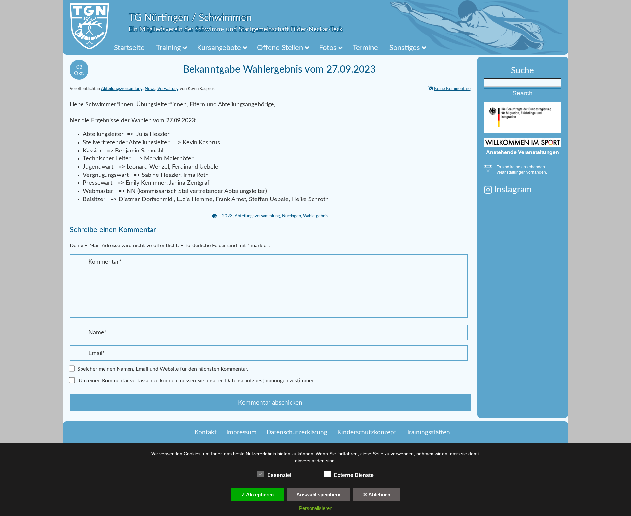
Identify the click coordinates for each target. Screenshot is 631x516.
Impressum (241, 432)
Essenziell (279, 475)
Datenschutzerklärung (297, 432)
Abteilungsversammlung (257, 216)
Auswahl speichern (318, 494)
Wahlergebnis (315, 216)
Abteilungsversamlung (122, 89)
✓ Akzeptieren (257, 494)
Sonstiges (404, 47)
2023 (227, 216)
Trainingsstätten (428, 432)
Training (168, 47)
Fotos (328, 47)
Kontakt (206, 432)
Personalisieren (315, 508)
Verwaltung (168, 89)
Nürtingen (291, 216)
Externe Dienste (354, 475)
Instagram (512, 189)
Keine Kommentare (452, 89)
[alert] (522, 169)
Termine (365, 47)
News (150, 89)
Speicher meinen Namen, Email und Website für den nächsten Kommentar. (162, 369)
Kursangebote (219, 47)
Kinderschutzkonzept (366, 432)
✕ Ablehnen (376, 494)
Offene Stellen (280, 47)
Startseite (129, 47)
